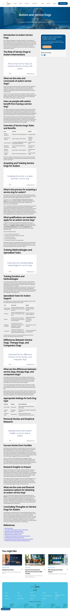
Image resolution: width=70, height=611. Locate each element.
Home (15, 3)
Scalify (34, 601)
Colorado (44, 598)
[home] (6, 3)
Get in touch (63, 3)
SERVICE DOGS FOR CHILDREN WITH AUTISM (14, 532)
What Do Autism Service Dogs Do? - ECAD (13, 534)
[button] (35, 3)
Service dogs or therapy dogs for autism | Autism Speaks (16, 529)
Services (27, 3)
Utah (56, 598)
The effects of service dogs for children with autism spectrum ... (17, 536)
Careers (54, 3)
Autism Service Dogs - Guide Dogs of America (14, 531)
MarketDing (39, 601)
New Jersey (7, 598)
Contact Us (47, 47)
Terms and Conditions (47, 595)
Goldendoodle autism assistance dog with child (14, 537)
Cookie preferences (6, 609)
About (20, 3)
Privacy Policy (33, 595)
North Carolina (20, 598)
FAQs (42, 3)
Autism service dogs (9, 528)
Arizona (31, 598)
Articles (48, 3)
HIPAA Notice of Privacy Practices (60, 595)
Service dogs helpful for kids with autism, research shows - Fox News (19, 539)
